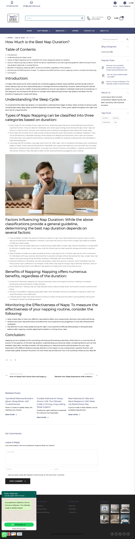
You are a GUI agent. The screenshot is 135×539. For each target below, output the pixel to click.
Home (29, 31)
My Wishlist (72, 509)
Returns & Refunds (43, 512)
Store (115, 6)
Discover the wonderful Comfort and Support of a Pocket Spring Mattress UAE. (117, 68)
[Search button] (82, 18)
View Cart (72, 506)
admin (9, 38)
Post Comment (16, 481)
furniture (105, 118)
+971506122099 (12, 6)
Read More (10, 415)
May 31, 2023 (20, 38)
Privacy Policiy (42, 509)
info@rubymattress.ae (31, 6)
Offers (75, 31)
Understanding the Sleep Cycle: (19, 57)
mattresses (105, 52)
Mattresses (42, 31)
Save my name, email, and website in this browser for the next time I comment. (36, 475)
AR (130, 3)
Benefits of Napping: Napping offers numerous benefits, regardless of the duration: (39, 68)
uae (115, 122)
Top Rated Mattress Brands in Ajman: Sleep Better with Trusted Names (19, 401)
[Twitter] (11, 360)
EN (132, 3)
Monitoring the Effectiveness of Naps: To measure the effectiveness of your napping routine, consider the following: (52, 70)
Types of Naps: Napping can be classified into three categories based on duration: (38, 60)
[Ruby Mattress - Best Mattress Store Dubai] (13, 18)
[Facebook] (6, 360)
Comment (31, 38)
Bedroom (60, 31)
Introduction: (12, 55)
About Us (104, 31)
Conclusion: (11, 73)
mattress (115, 118)
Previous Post (31, 375)
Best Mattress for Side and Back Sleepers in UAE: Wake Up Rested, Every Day (81, 401)
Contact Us (89, 31)
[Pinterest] (15, 360)
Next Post (76, 375)
